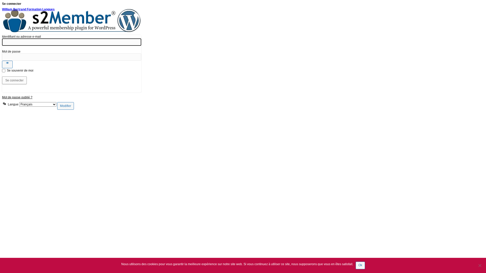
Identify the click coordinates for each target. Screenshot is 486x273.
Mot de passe (11, 51)
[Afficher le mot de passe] (7, 64)
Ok (360, 265)
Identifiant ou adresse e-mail (21, 36)
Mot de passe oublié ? (17, 97)
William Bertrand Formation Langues (28, 9)
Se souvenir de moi (20, 70)
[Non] (479, 265)
